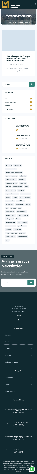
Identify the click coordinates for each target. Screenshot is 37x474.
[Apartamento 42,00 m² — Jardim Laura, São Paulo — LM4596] (19, 446)
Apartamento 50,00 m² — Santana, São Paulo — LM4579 (18, 410)
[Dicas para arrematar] (9, 137)
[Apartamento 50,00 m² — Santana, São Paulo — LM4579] (19, 406)
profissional (17, 229)
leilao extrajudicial (23, 215)
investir (28, 204)
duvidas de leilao (11, 190)
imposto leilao (10, 201)
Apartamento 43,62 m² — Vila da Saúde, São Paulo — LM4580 (18, 423)
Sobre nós (8, 335)
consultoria (22, 179)
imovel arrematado (25, 197)
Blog (14, 22)
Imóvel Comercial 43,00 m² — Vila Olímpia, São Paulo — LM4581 (18, 437)
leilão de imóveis (22, 222)
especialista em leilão (12, 194)
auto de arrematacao (11, 176)
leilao (19, 208)
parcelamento (22, 226)
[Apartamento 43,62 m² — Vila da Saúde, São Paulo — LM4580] (19, 419)
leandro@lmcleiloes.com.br (18, 311)
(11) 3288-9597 (18, 306)
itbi (7, 208)
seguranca (22, 233)
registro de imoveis (11, 233)
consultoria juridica (11, 183)
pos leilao (8, 229)
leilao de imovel (10, 215)
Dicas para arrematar (23, 135)
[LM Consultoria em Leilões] (10, 4)
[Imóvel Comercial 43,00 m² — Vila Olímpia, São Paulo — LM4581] (19, 433)
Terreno (7, 384)
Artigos (7, 348)
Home (9, 22)
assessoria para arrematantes (14, 172)
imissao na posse (25, 194)
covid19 (8, 186)
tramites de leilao (22, 236)
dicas (26, 186)
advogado (9, 165)
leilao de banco (10, 211)
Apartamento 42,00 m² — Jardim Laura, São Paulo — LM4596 (18, 450)
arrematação (17, 165)
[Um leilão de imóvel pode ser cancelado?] (9, 128)
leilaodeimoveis (21, 211)
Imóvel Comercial (10, 391)
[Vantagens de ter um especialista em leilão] (9, 146)
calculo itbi (23, 176)
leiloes (18, 219)
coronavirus (22, 183)
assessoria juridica (11, 169)
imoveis (8, 197)
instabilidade (20, 201)
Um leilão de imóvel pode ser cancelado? (23, 126)
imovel (15, 197)
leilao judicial (10, 219)
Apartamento (9, 377)
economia (21, 190)
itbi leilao (13, 208)
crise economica (17, 186)
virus (7, 240)
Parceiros (8, 355)
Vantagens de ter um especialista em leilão (23, 144)
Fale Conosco (9, 342)
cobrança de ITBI (11, 179)
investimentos (20, 204)
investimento (9, 204)
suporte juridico (10, 236)
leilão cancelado (10, 222)
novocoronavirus (11, 226)
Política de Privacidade (11, 362)
